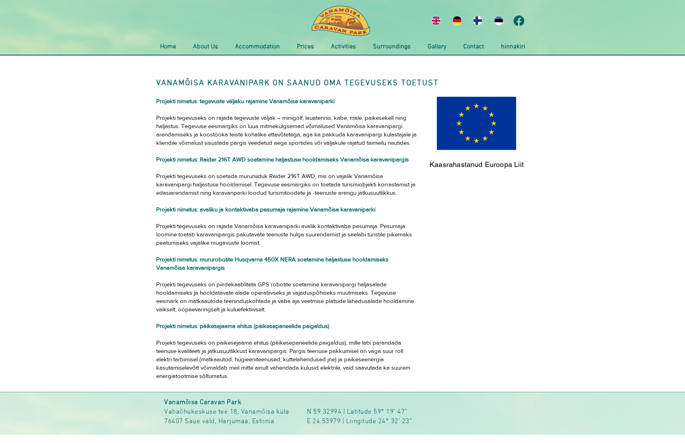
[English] (436, 21)
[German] (456, 21)
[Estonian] (498, 21)
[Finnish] (477, 21)
